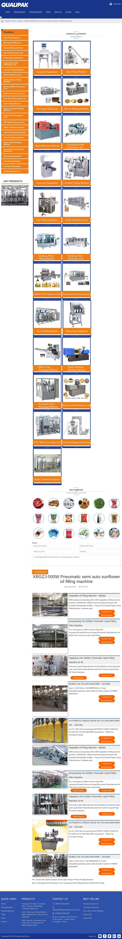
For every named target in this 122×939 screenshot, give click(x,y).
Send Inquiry (106, 615)
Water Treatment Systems (14, 127)
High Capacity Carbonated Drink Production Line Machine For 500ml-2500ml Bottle (34, 922)
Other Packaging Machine (14, 137)
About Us (58, 12)
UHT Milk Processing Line (14, 122)
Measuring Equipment (12, 156)
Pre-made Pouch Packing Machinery (14, 150)
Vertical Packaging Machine (15, 132)
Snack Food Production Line (13, 116)
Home (7, 12)
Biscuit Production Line (13, 53)
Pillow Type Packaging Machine (13, 143)
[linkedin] (119, 936)
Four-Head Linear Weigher (93, 911)
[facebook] (105, 936)
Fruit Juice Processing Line (15, 98)
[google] (114, 936)
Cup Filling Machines (12, 161)
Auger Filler (87, 914)
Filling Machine (19, 12)
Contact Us (107, 611)
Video (48, 12)
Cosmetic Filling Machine (14, 70)
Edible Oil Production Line (14, 93)
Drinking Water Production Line (14, 87)
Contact (68, 12)
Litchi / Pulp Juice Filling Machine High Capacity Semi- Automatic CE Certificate (35, 914)
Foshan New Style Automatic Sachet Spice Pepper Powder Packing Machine (64, 879)
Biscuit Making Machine (13, 48)
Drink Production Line (12, 75)
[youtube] (100, 936)
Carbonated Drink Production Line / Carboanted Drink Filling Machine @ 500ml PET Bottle (70, 883)
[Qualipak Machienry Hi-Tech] (17, 4)
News (77, 12)
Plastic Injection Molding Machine (14, 109)
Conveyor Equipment (12, 166)
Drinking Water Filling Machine (12, 80)
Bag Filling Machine (12, 38)
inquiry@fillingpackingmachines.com (66, 910)
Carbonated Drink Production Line (11, 64)
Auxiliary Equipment (12, 171)
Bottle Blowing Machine (13, 58)
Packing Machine (35, 12)
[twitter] (109, 936)
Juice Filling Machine (12, 104)
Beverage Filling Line (12, 43)
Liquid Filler (87, 918)
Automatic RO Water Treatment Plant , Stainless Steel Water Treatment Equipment (33, 906)
